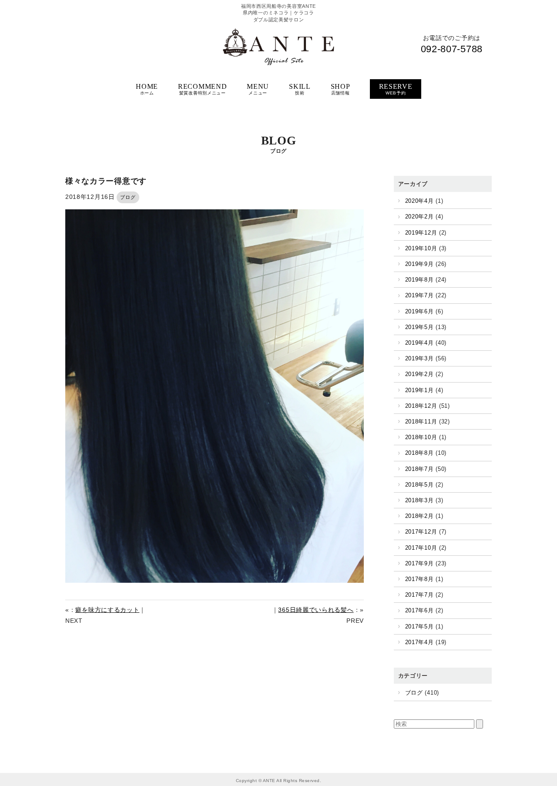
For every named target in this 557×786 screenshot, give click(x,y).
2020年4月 (419, 201)
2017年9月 (419, 563)
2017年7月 (419, 594)
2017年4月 (419, 642)
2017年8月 (419, 579)
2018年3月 (419, 500)
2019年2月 (419, 374)
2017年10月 (421, 547)
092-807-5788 (452, 49)
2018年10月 (421, 437)
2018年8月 (419, 453)
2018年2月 (419, 516)
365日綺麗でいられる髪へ (315, 609)
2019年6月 (419, 311)
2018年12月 (421, 406)
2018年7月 (419, 469)
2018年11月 (421, 421)
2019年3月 (419, 358)
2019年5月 (419, 327)
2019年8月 (419, 279)
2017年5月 (419, 626)
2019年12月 (421, 232)
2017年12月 (421, 531)
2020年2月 (419, 216)
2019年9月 (419, 264)
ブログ (127, 197)
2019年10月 (421, 248)
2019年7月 (419, 295)
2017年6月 (419, 610)
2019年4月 (419, 342)
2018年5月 (419, 484)
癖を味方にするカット (107, 609)
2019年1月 (419, 390)
